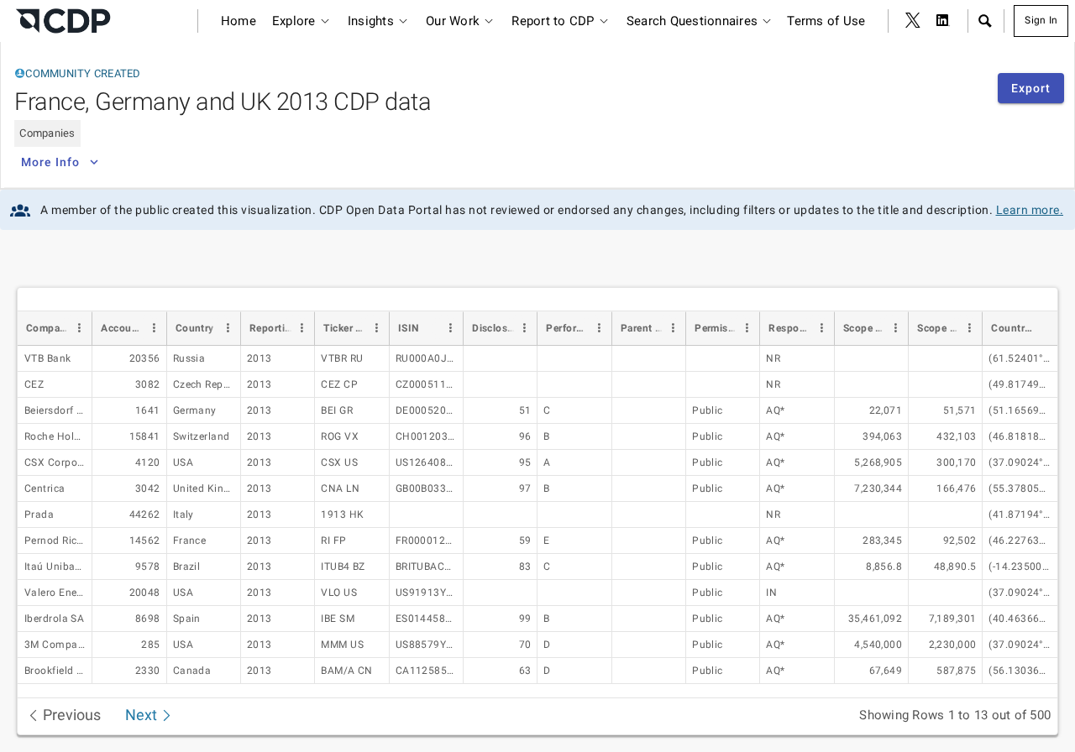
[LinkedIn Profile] (943, 21)
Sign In (1041, 20)
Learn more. (1030, 210)
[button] (984, 21)
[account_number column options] (153, 328)
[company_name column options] (79, 328)
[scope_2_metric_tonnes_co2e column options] (969, 328)
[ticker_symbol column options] (376, 328)
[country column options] (227, 328)
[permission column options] (746, 328)
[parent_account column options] (672, 328)
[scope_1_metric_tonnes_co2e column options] (895, 328)
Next (142, 714)
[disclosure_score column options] (524, 328)
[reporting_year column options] (301, 328)
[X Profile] (913, 21)
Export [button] (1031, 88)
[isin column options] (450, 328)
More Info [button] (50, 162)
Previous (70, 714)
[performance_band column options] (598, 328)
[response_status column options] (821, 328)
